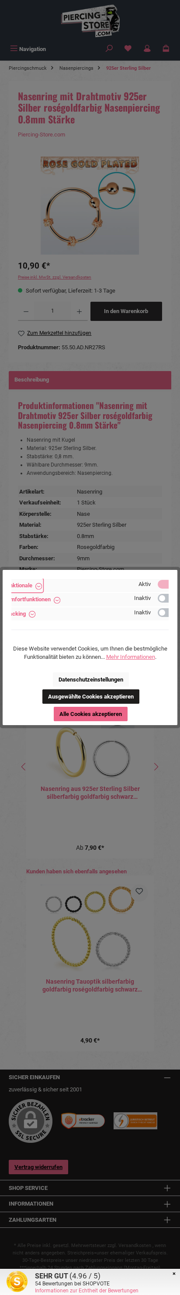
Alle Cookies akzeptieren (90, 714)
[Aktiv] (167, 584)
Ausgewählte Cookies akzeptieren (91, 696)
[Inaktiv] (167, 598)
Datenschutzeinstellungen (91, 679)
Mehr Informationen (130, 657)
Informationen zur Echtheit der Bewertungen (86, 1291)
